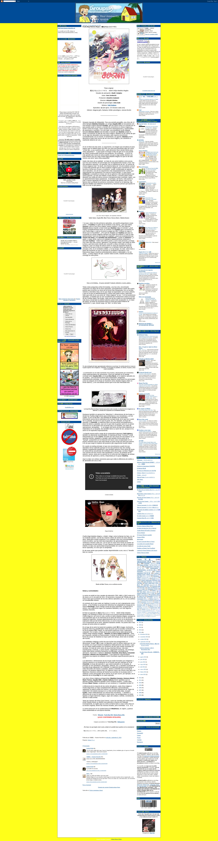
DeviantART (140, 733)
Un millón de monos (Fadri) (143, 546)
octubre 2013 (143, 639)
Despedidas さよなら (152, 596)
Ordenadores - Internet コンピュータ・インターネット (148, 576)
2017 (140, 622)
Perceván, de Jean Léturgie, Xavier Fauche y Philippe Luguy (151, 397)
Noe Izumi (139, 784)
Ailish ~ (88, 773)
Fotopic (139, 735)
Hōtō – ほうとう (143, 349)
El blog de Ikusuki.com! (145, 372)
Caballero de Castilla (144, 394)
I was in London (142, 420)
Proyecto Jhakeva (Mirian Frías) (145, 526)
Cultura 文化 (146, 603)
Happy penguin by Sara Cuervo (66, 299)
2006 (140, 692)
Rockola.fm (140, 742)
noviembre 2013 (144, 636)
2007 (140, 690)
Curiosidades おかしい (142, 599)
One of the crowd (143, 419)
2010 (140, 682)
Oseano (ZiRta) (141, 537)
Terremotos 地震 (141, 604)
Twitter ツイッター (150, 616)
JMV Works (140, 479)
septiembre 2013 (144, 641)
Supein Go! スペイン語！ (145, 252)
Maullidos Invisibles (144, 283)
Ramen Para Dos (143, 383)
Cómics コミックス (141, 613)
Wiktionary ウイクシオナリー (145, 460)
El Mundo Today (143, 334)
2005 (140, 695)
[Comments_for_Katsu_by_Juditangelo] (69, 394)
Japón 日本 (142, 596)
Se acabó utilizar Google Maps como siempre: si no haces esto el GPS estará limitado (148, 444)
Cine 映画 (139, 583)
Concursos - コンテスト (142, 607)
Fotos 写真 (145, 559)
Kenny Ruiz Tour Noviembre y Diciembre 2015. (150, 199)
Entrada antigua (113, 787)
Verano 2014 (148, 242)
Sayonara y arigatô (143, 253)
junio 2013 (143, 662)
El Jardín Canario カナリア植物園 (145, 515)
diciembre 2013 (144, 634)
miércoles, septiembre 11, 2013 (113, 737)
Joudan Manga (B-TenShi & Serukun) (146, 530)
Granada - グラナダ (142, 606)
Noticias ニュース (153, 606)
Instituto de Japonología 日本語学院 (146, 466)
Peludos (141, 311)
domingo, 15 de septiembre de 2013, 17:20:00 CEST (96, 753)
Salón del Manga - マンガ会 (150, 582)
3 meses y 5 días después (145, 373)
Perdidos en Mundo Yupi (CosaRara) (146, 548)
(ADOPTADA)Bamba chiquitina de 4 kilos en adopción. (150, 300)
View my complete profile (151, 34)
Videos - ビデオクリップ (143, 579)
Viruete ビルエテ (141, 475)
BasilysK (141, 211)
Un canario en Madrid (144, 408)
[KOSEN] (141, 140)
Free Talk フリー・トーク (143, 576)
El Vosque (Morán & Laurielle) (144, 535)
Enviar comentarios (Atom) (96, 790)
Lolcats (139, 481)
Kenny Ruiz (142, 196)
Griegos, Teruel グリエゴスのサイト (146, 473)
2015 (140, 627)
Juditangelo (72, 396)
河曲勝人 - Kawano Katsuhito (93, 756)
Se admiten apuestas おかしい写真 (148, 592)
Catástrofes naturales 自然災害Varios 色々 (146, 610)
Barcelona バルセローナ (143, 590)
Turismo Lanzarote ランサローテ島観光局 (147, 505)
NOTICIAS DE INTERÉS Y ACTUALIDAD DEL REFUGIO (146, 324)
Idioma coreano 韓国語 (151, 613)
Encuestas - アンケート (146, 602)
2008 (140, 687)
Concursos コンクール (150, 584)
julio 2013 (142, 659)
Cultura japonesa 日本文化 (148, 572)
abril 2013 (142, 667)
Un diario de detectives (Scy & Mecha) (146, 528)
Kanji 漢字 (142, 587)
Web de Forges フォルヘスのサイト (146, 477)
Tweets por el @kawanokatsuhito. (66, 155)
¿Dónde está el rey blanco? (145, 431)
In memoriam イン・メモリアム (152, 615)
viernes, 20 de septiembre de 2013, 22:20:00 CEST (96, 781)
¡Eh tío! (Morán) (141, 532)
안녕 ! (140, 110)
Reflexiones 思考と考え (143, 586)
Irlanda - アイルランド (141, 616)
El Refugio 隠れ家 (141, 468)
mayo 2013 (143, 664)
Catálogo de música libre (69, 214)
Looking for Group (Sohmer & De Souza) (147, 550)
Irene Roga (142, 241)
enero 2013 (143, 674)
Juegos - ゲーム (153, 597)
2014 (140, 630)
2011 (140, 680)
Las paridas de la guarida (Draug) (145, 543)
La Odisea (147, 360)
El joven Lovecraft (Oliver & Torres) (145, 541)
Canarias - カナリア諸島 (152, 563)
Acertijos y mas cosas (144, 430)
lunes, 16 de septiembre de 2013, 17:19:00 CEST (96, 770)
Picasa (139, 737)
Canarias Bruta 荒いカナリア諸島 (145, 518)
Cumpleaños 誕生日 (155, 594)
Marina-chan (146, 784)
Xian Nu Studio (142, 786)
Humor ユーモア (155, 603)
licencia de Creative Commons (151, 756)
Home (118, 787)
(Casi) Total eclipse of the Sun (146, 410)
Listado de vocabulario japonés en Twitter (148, 99)
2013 (140, 632)
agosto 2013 (143, 657)
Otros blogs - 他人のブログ (148, 592)
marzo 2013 (143, 669)
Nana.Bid (141, 226)
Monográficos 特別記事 (147, 600)
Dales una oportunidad (145, 297)
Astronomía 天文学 (153, 589)
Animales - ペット (144, 571)
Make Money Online (117, 839)
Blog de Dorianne (143, 167)
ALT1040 (141, 441)
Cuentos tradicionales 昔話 (153, 612)
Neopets (139, 731)
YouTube (139, 740)
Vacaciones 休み (144, 562)
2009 (140, 685)
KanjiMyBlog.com (69, 407)
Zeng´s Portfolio (143, 150)
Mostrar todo (157, 262)
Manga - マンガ (156, 590)
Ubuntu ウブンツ (146, 609)
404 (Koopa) (140, 539)
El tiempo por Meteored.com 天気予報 (146, 470)
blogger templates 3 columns (103, 839)
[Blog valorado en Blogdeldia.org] (69, 466)
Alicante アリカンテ (153, 604)
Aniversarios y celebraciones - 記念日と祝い (148, 569)
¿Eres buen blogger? (69, 468)
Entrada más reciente (103, 787)
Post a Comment (87, 785)
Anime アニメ (91, 740)
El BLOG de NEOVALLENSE (146, 359)
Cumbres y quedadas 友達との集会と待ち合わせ (148, 574)
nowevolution (142, 181)
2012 (140, 677)
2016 (140, 625)
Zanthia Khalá (89, 748)
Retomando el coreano (144, 111)
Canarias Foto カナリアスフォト (145, 513)
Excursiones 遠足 (142, 597)
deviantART (73, 300)
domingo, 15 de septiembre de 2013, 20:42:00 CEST (96, 763)
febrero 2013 (143, 672)
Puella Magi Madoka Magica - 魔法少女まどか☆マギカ (99, 26)
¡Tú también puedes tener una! (148, 90)
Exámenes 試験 (156, 586)
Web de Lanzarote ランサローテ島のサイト (148, 507)
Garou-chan (142, 141)
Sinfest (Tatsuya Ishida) (143, 552)
